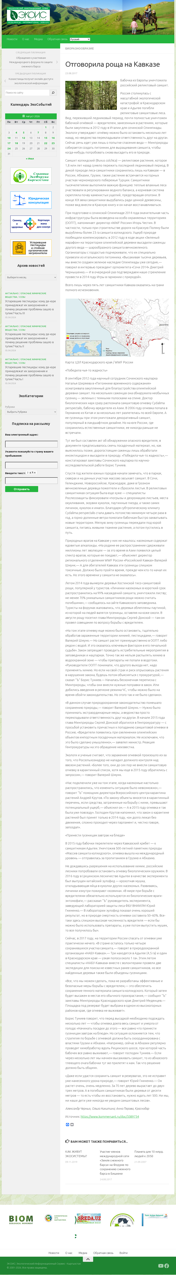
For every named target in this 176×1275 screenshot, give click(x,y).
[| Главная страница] (28, 15)
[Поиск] (53, 93)
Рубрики (10, 406)
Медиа (38, 39)
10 (8, 137)
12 (23, 137)
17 (8, 143)
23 (53, 143)
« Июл (30, 158)
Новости (12, 39)
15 (45, 137)
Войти (123, 1252)
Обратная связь (57, 39)
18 (16, 143)
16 (53, 137)
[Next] (60, 1220)
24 (8, 148)
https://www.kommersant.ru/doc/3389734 (110, 1116)
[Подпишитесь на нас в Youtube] (160, 1266)
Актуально (12, 293)
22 (45, 143)
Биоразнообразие (79, 48)
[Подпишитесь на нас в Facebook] (166, 1266)
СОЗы (22, 297)
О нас (25, 39)
